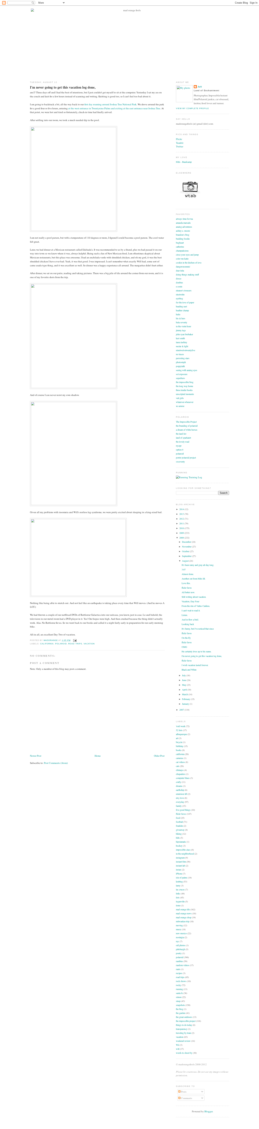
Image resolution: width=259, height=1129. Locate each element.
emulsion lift (181, 793)
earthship (180, 789)
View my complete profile (192, 108)
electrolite (180, 294)
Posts (183, 1091)
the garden (180, 1012)
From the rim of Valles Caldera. (196, 605)
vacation (89, 644)
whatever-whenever (184, 401)
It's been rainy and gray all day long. (198, 564)
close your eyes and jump (187, 254)
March (185, 694)
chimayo (180, 769)
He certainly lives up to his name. (196, 651)
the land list (181, 433)
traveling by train (183, 1032)
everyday (180, 801)
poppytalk (180, 366)
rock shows (181, 981)
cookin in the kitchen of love (188, 262)
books (178, 750)
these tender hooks (184, 390)
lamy (178, 885)
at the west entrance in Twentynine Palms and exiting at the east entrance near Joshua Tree (114, 108)
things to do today (184, 1024)
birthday (179, 746)
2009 (181, 532)
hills (178, 837)
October (186, 551)
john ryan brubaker (184, 334)
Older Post (159, 755)
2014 (181, 509)
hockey (179, 845)
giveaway (180, 829)
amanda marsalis (183, 222)
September (187, 555)
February (186, 699)
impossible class (183, 849)
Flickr (179, 139)
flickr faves (187, 587)
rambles (179, 961)
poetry (179, 953)
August (185, 560)
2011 (181, 523)
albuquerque (181, 734)
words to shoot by (184, 1052)
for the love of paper (185, 302)
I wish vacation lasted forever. (195, 665)
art (177, 738)
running (179, 989)
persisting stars (182, 358)
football (179, 821)
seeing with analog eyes (186, 370)
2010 (181, 528)
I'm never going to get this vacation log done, (202, 655)
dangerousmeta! (183, 266)
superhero (180, 378)
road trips (75, 644)
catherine (180, 246)
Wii (177, 1044)
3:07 (184, 569)
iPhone (179, 873)
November (187, 546)
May (184, 684)
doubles (179, 282)
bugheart (180, 242)
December (187, 541)
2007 (181, 709)
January (186, 703)
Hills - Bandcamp (184, 161)
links (178, 893)
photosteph (181, 362)
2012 (181, 518)
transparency (181, 1028)
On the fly (186, 637)
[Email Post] (74, 640)
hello (178, 314)
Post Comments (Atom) (56, 763)
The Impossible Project (186, 421)
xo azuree (180, 405)
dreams (179, 785)
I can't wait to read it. (191, 610)
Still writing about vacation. (194, 596)
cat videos (180, 761)
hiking (179, 833)
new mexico (181, 933)
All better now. (188, 592)
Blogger (208, 1111)
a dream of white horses (186, 429)
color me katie (182, 258)
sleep (178, 1000)
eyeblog (179, 298)
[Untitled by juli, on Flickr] (73, 230)
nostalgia (180, 937)
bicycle (179, 742)
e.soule (179, 286)
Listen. (185, 614)
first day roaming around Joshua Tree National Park (110, 104)
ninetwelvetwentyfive (185, 350)
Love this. (186, 583)
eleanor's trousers (184, 290)
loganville (180, 901)
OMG (184, 646)
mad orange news (184, 913)
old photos (180, 945)
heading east (181, 306)
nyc (177, 941)
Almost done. (188, 574)
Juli (200, 87)
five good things (183, 809)
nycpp (178, 445)
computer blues (183, 777)
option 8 (179, 449)
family (179, 805)
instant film (181, 861)
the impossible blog (184, 382)
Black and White (189, 669)
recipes (179, 973)
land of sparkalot (183, 437)
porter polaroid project (186, 457)
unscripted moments (185, 393)
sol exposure (181, 374)
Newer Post (35, 755)
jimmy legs (181, 330)
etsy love (180, 797)
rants (178, 969)
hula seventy (181, 322)
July (184, 675)
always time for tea (184, 218)
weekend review (183, 1040)
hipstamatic (181, 841)
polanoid (180, 453)
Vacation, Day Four (190, 601)
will (177, 1048)
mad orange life (183, 909)
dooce (178, 278)
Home (98, 755)
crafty (178, 781)
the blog (179, 1008)
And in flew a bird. (190, 619)
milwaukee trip (182, 921)
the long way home (184, 386)
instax (178, 869)
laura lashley (181, 342)
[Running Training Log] (189, 477)
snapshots (180, 1004)
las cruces (180, 889)
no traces (180, 354)
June (184, 680)
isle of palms (181, 877)
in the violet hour (183, 326)
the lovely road (182, 441)
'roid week (180, 726)
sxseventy (180, 461)
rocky (178, 985)
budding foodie (183, 238)
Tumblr (179, 143)
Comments (186, 1098)
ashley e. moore (183, 230)
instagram (180, 857)
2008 (181, 537)
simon (178, 996)
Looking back (188, 624)
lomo (178, 905)
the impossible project (185, 1020)
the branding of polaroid (187, 425)
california (47, 644)
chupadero (180, 773)
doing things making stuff (187, 274)
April (184, 689)
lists (178, 897)
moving (179, 925)
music (178, 929)
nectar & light (182, 346)
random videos (182, 965)
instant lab (180, 865)
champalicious (182, 250)
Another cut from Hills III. (194, 578)
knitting (179, 881)
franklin (179, 825)
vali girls (180, 397)
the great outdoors (184, 1016)
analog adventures (184, 226)
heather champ (182, 310)
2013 (181, 513)
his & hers (180, 318)
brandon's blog (182, 234)
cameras (179, 757)
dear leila (180, 270)
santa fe (179, 993)
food (178, 817)
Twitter (179, 146)
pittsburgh (180, 949)
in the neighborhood (185, 853)
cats (177, 765)
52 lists (179, 730)
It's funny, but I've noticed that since (198, 628)
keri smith (180, 338)
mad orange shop (183, 917)
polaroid (61, 644)
